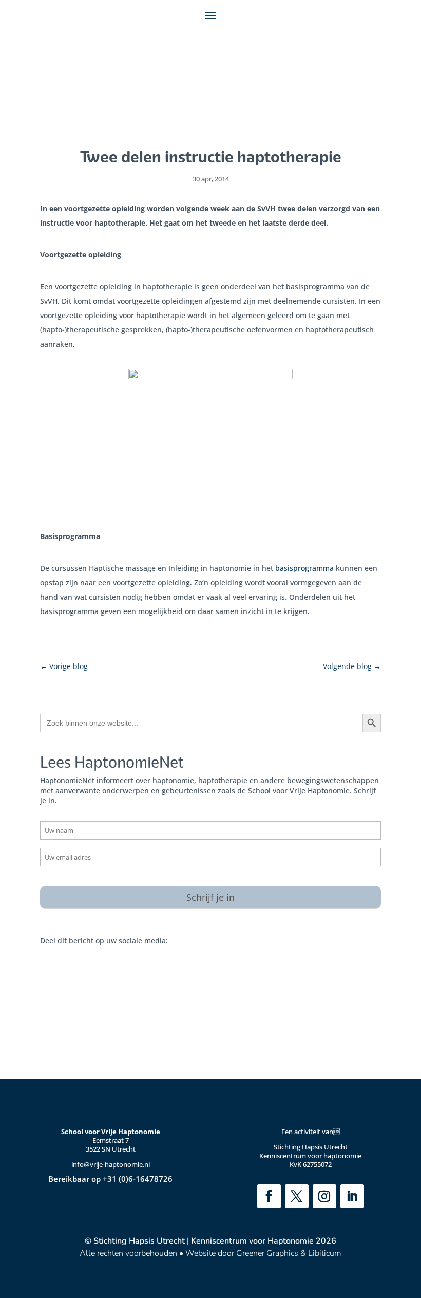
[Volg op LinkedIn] (352, 1196)
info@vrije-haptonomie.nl (110, 1164)
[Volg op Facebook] (269, 1196)
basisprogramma (304, 568)
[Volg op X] (297, 1196)
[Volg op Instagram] (324, 1196)
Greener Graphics (267, 1253)
